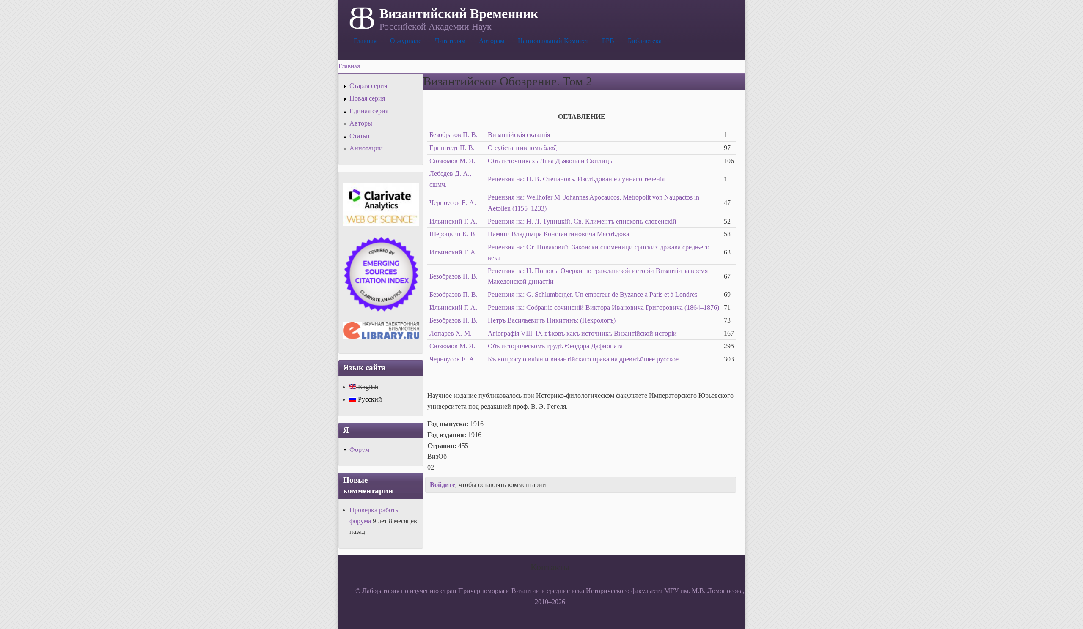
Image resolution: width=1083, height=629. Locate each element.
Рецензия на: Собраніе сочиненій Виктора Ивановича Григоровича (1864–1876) (603, 307)
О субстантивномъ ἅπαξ (522, 147)
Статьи (359, 135)
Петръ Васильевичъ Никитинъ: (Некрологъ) (552, 320)
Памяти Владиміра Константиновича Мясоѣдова (558, 234)
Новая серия (367, 98)
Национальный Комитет (553, 40)
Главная (365, 40)
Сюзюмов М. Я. (452, 160)
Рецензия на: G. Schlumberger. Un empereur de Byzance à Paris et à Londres (592, 294)
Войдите (442, 484)
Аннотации (366, 148)
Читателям (450, 40)
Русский (369, 399)
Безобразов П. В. (453, 134)
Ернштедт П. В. (452, 147)
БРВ (608, 40)
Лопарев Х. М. (450, 333)
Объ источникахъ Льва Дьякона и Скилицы (551, 160)
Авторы (360, 123)
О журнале (405, 40)
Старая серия (368, 85)
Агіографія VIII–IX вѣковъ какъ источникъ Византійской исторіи (582, 333)
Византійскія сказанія (519, 134)
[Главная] (361, 17)
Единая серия (368, 111)
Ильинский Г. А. (453, 221)
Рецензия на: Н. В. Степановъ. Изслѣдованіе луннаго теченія (576, 179)
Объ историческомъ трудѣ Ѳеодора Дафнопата (555, 346)
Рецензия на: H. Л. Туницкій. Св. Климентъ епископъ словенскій (582, 221)
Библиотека (645, 40)
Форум (359, 449)
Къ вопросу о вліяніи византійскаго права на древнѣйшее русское (583, 359)
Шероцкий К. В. (453, 234)
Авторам (491, 40)
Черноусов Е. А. (452, 202)
